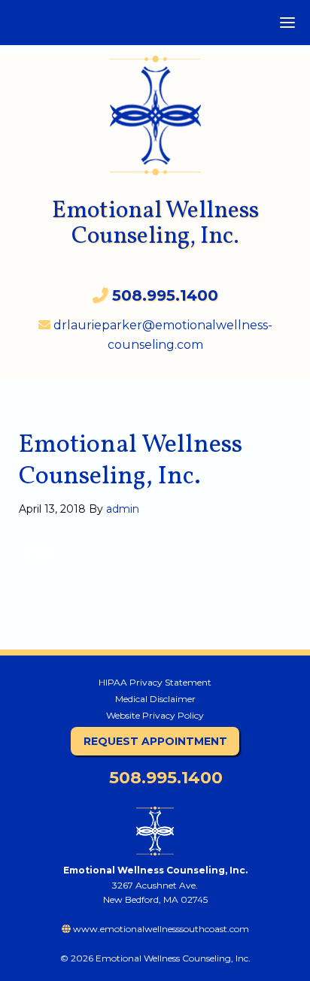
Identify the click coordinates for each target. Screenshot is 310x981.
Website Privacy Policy (155, 715)
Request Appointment (155, 741)
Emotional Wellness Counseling (155, 108)
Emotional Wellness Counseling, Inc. (155, 224)
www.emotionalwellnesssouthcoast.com (160, 928)
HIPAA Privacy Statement (155, 682)
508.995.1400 (164, 778)
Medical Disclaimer (155, 698)
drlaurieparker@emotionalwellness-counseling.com (161, 335)
